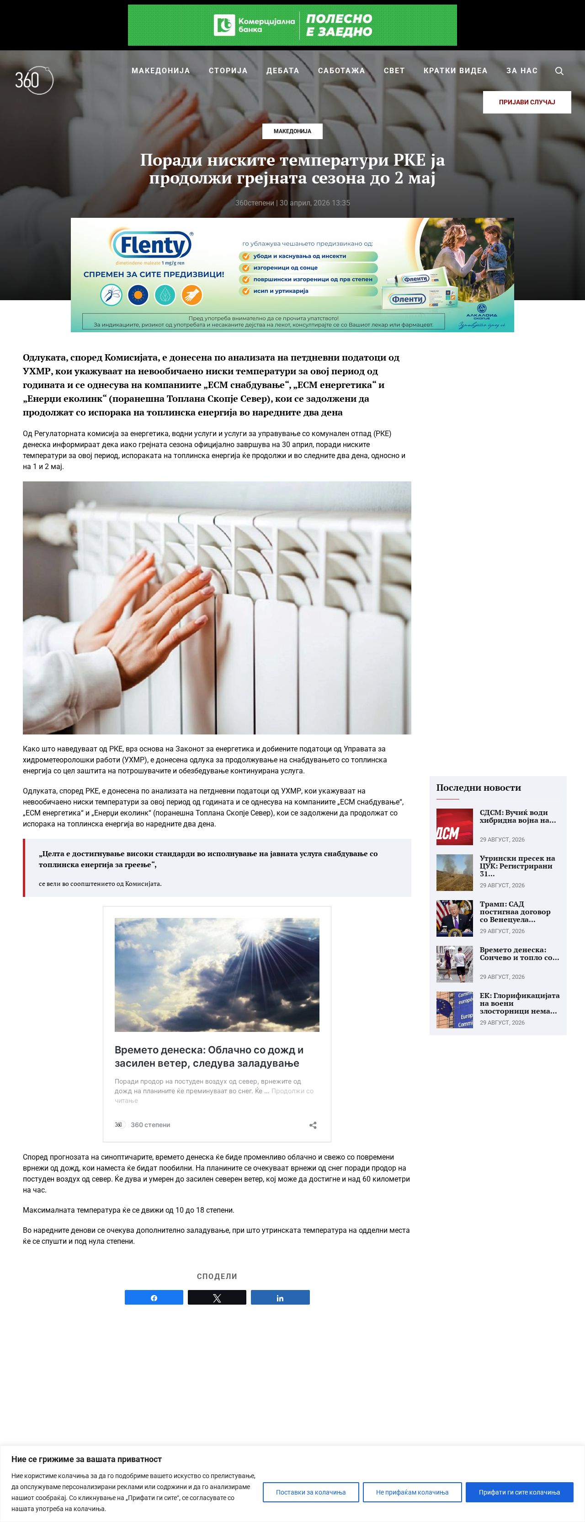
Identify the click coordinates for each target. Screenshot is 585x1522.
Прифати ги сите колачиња (519, 1492)
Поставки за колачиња (311, 1492)
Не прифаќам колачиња (412, 1492)
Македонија (292, 131)
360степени (254, 203)
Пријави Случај (527, 102)
